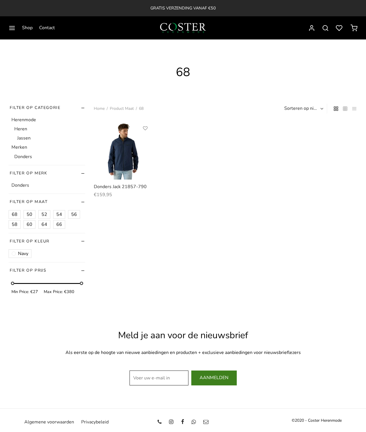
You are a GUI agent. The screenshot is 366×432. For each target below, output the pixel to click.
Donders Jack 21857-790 (120, 187)
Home (99, 108)
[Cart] (354, 28)
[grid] (336, 109)
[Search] (325, 28)
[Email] (206, 422)
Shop (27, 28)
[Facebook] (182, 422)
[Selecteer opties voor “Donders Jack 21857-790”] (145, 141)
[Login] (311, 28)
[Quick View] (145, 155)
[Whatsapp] (193, 422)
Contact (47, 28)
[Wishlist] (340, 28)
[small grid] (345, 109)
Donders (23, 156)
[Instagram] (171, 422)
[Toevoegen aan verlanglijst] (145, 128)
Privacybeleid (95, 422)
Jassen (24, 138)
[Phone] (159, 422)
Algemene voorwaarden (49, 422)
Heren (20, 129)
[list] (354, 109)
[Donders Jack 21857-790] (123, 150)
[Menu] (12, 28)
